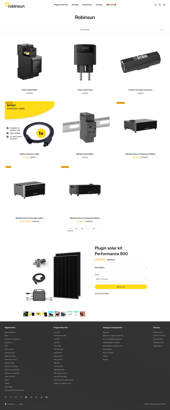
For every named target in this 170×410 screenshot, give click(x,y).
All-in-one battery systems (112, 339)
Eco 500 (57, 332)
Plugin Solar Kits (61, 5)
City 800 (57, 342)
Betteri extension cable (29, 154)
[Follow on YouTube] (26, 397)
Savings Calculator (60, 376)
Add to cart (121, 287)
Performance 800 (60, 336)
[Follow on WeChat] (47, 397)
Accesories (87, 5)
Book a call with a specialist (14, 390)
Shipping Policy (158, 342)
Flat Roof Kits (58, 349)
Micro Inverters (108, 353)
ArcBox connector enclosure (140, 90)
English (21, 404)
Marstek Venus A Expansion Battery (140, 154)
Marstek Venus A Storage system (29, 218)
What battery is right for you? (113, 346)
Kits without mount (60, 373)
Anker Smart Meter (29, 90)
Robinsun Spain (10, 356)
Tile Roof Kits (58, 366)
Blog (6, 336)
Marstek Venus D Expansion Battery (85, 218)
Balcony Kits (58, 359)
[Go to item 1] (26, 314)
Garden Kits (58, 353)
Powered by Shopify (160, 404)
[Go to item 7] (63, 314)
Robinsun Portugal (11, 366)
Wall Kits (57, 363)
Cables (105, 356)
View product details (102, 293)
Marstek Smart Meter (85, 154)
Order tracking (10, 376)
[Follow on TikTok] (31, 397)
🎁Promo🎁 (111, 5)
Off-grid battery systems (111, 342)
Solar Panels (107, 349)
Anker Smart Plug (85, 90)
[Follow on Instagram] (16, 397)
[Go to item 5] (51, 314)
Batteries (106, 332)
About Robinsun (10, 332)
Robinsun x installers (12, 373)
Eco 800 (57, 339)
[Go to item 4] (44, 314)
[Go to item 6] (57, 314)
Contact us (8, 342)
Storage (75, 5)
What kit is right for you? (62, 383)
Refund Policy (158, 339)
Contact (99, 5)
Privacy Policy (158, 332)
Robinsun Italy (10, 363)
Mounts (105, 359)
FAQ (6, 346)
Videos (7, 383)
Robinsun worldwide (12, 370)
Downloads (8, 387)
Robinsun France (11, 359)
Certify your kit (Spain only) (63, 380)
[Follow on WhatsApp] (41, 397)
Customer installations (12, 339)
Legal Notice (157, 346)
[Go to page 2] (100, 229)
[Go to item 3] (38, 314)
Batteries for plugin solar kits (113, 336)
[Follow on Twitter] (11, 397)
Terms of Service (159, 336)
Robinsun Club (10, 353)
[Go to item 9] (76, 314)
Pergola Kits (58, 356)
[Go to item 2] (32, 314)
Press (7, 380)
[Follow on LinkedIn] (36, 397)
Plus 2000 (57, 346)
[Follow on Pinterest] (21, 397)
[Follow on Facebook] (6, 397)
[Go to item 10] (82, 314)
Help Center (9, 349)
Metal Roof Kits (59, 370)
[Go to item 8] (70, 314)
